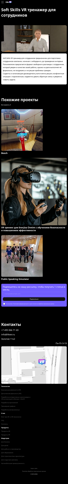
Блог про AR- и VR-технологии (11, 417)
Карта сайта (34, 468)
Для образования (7, 453)
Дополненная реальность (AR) (11, 393)
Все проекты (5, 105)
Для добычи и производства (11, 449)
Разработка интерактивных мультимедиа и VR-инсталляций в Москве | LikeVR (15, 398)
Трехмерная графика (8, 406)
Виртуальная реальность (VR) (11, 390)
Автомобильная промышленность (12, 463)
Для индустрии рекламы (9, 460)
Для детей (4, 445)
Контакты (4, 424)
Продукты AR (5, 431)
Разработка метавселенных (10, 410)
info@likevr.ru (8, 334)
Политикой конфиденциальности (21, 303)
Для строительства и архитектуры (12, 456)
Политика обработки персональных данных (34, 471)
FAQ (2, 420)
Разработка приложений (9, 403)
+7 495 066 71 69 (9, 330)
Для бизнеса (5, 442)
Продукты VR (5, 435)
